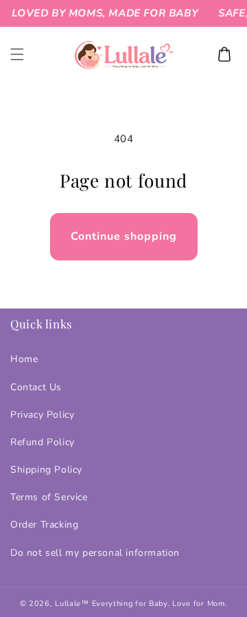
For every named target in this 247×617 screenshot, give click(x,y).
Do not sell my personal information (95, 552)
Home (24, 359)
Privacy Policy (42, 414)
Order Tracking (44, 524)
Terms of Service (49, 497)
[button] (17, 54)
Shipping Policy (46, 469)
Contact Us (36, 387)
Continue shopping (124, 236)
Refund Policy (42, 442)
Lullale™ (72, 603)
